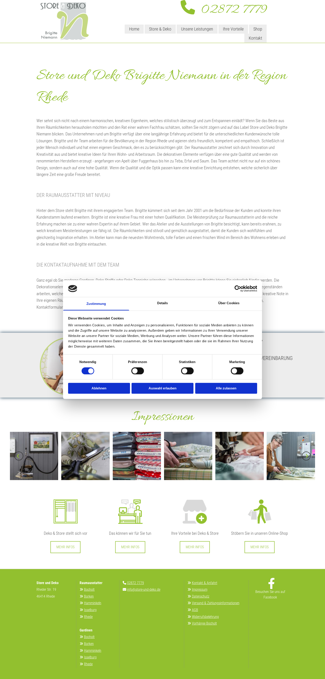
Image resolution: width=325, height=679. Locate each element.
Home (134, 29)
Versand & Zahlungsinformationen (215, 603)
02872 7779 (231, 10)
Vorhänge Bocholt (204, 623)
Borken (89, 596)
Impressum (199, 589)
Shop (257, 29)
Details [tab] (162, 303)
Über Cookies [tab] (228, 303)
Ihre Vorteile (233, 29)
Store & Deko (160, 29)
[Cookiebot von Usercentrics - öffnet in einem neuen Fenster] (237, 288)
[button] (65, 547)
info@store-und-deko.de (143, 589)
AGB (195, 610)
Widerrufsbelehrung (205, 617)
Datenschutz (200, 596)
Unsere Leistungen (197, 29)
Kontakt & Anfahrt (204, 583)
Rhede (88, 617)
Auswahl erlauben (162, 388)
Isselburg (90, 610)
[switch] (137, 370)
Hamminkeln (92, 603)
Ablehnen (99, 388)
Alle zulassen (226, 388)
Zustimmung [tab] (96, 304)
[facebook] (271, 583)
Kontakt (255, 38)
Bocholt (89, 589)
